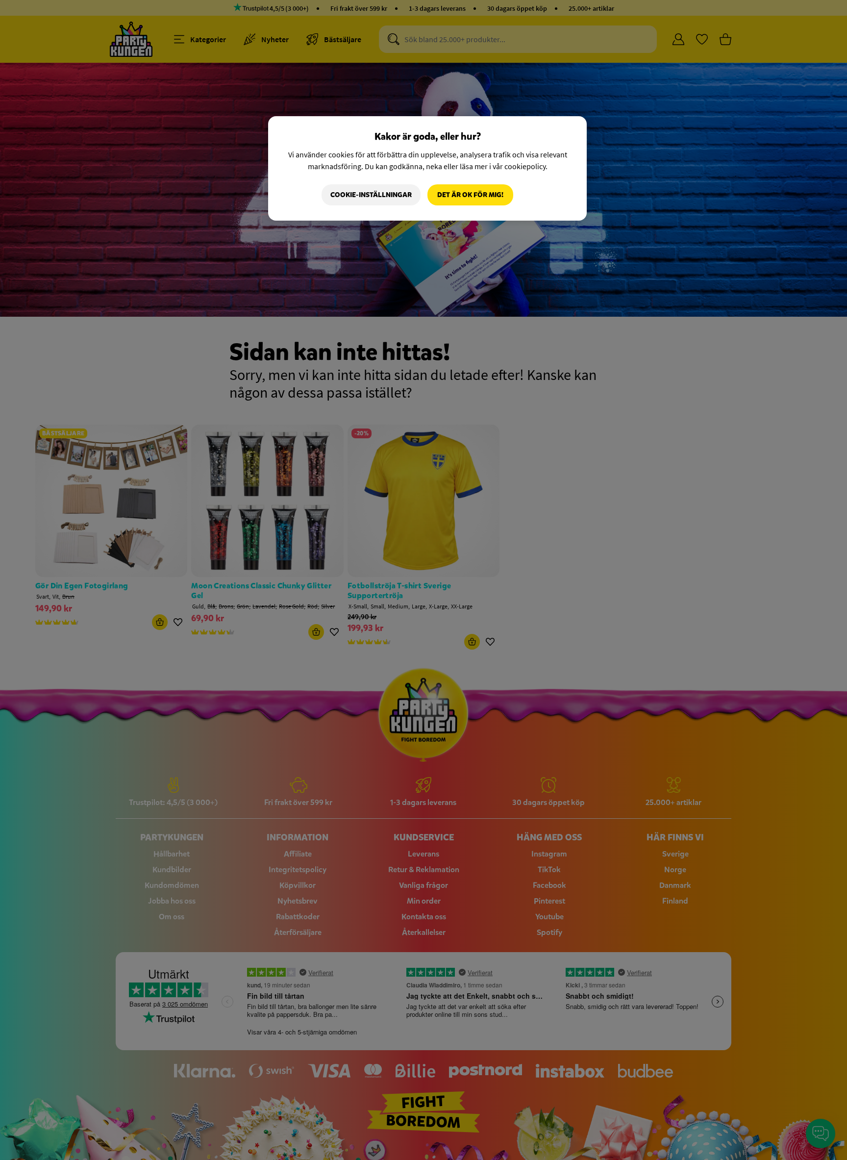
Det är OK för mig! (470, 195)
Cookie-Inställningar (371, 195)
